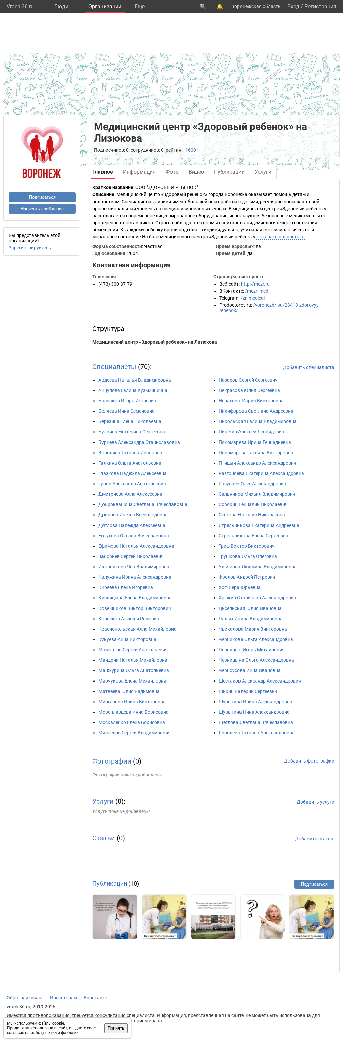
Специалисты (114, 367)
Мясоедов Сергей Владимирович (134, 732)
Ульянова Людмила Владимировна (258, 566)
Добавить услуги (315, 802)
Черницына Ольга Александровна (256, 660)
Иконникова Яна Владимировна (133, 566)
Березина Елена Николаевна (129, 421)
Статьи (103, 838)
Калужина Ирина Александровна (135, 577)
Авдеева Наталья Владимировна (134, 380)
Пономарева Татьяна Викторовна (256, 452)
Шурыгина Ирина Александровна (255, 701)
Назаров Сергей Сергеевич (248, 380)
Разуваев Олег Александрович (252, 483)
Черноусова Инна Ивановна (250, 670)
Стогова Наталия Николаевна (252, 514)
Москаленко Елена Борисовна (131, 722)
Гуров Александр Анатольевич (132, 483)
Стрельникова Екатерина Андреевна (259, 525)
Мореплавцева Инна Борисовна (133, 712)
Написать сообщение (42, 208)
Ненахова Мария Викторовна (251, 400)
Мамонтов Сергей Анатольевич (133, 649)
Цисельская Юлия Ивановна (250, 608)
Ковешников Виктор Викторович (134, 608)
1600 (190, 150)
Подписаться (42, 197)
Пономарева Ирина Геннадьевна (255, 442)
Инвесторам (63, 997)
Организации (104, 6)
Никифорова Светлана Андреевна (256, 411)
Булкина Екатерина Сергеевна (131, 431)
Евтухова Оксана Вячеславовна (133, 535)
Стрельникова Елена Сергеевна (253, 535)
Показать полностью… (281, 236)
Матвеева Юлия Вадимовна (129, 691)
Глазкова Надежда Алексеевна (132, 473)
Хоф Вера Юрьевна (240, 587)
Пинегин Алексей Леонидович (251, 431)
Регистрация (320, 6)
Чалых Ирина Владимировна (251, 618)
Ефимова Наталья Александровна (136, 546)
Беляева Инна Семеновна (126, 411)
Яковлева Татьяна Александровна (257, 732)
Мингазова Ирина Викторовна (132, 701)
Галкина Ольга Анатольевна (129, 463)
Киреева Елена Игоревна (125, 587)
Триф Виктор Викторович (247, 546)
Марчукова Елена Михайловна (132, 681)
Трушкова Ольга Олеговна (248, 556)
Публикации (109, 883)
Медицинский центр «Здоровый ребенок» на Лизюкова (154, 342)
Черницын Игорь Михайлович (252, 649)
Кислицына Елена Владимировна (135, 597)
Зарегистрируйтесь (30, 247)
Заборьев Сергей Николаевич (131, 556)
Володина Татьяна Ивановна (130, 452)
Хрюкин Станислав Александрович (257, 597)
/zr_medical (253, 298)
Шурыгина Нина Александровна (254, 712)
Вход (293, 6)
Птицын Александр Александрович (257, 463)
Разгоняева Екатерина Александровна (261, 473)
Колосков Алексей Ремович (128, 618)
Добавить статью (314, 838)
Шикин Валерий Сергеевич (248, 691)
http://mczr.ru (255, 284)
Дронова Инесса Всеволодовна (133, 514)
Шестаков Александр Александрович (260, 681)
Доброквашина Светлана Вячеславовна (142, 504)
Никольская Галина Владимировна (258, 421)
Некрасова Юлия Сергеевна (249, 390)
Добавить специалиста (308, 367)
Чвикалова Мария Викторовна (253, 629)
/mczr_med (256, 291)
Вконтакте (95, 997)
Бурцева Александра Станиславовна (139, 442)
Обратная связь (24, 997)
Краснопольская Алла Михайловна (137, 629)
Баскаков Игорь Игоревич (127, 400)
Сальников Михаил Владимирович (257, 494)
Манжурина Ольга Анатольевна (133, 670)
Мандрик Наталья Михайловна (132, 660)
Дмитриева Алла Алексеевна (130, 494)
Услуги (103, 801)
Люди (61, 6)
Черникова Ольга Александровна (256, 639)
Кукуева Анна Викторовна (127, 639)
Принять (116, 1028)
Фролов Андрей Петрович (247, 577)
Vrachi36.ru (20, 6)
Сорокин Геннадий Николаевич (253, 504)
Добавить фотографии (309, 761)
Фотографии (111, 761)
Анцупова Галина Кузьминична (132, 390)
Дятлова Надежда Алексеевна (131, 525)
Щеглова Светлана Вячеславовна (256, 722)
